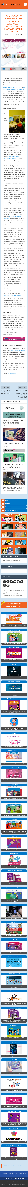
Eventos (7, 504)
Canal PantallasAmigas (12, 510)
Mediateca (8, 507)
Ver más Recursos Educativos (13, 1166)
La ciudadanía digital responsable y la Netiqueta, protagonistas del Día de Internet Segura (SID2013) (14, 466)
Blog (14, 34)
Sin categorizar (19, 34)
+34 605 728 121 (22, 1174)
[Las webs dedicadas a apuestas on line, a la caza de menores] (14, 434)
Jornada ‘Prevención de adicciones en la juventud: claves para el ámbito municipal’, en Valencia (13, 422)
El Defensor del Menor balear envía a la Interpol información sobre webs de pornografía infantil (13, 488)
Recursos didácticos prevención (11, 560)
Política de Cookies (6, 1184)
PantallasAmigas (7, 590)
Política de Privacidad (17, 1182)
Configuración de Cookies (18, 1184)
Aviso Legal (7, 1182)
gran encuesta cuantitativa (17, 350)
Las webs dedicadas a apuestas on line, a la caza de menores (13, 444)
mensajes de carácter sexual (12, 295)
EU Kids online (12, 373)
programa (9, 87)
